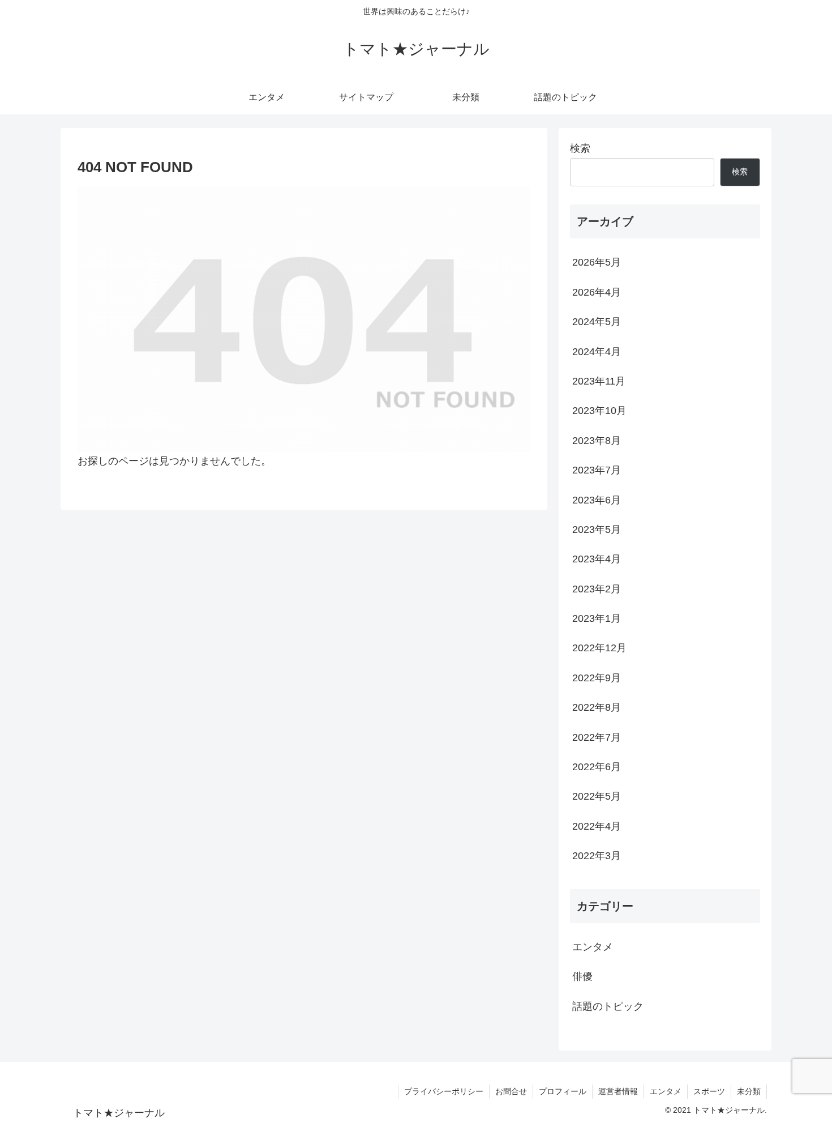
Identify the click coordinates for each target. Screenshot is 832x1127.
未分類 (749, 1091)
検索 (580, 148)
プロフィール (562, 1091)
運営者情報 (618, 1091)
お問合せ (511, 1091)
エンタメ (665, 1091)
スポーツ (709, 1091)
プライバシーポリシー (443, 1091)
